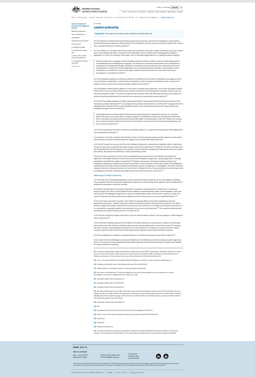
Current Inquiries (132, 11)
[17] (175, 234)
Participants (76, 37)
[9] (117, 132)
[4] (115, 93)
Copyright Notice (137, 372)
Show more (75, 66)
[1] (128, 45)
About (124, 11)
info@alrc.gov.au (112, 357)
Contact (158, 7)
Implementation (171, 11)
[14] (158, 208)
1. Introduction (76, 44)
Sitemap (109, 372)
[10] (154, 146)
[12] (162, 170)
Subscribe (175, 7)
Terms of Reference (78, 34)
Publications (151, 11)
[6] (120, 103)
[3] (149, 83)
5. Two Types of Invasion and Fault (80, 62)
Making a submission (79, 31)
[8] (117, 123)
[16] (172, 225)
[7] (167, 103)
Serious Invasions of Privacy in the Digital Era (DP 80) (80, 26)
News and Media (160, 11)
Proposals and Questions (80, 41)
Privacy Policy (121, 372)
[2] (125, 72)
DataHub (180, 11)
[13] (176, 196)
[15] (109, 217)
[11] (131, 160)
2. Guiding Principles (78, 47)
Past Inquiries (142, 11)
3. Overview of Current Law (79, 51)
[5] (167, 96)
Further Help (166, 7)
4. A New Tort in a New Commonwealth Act (79, 57)
